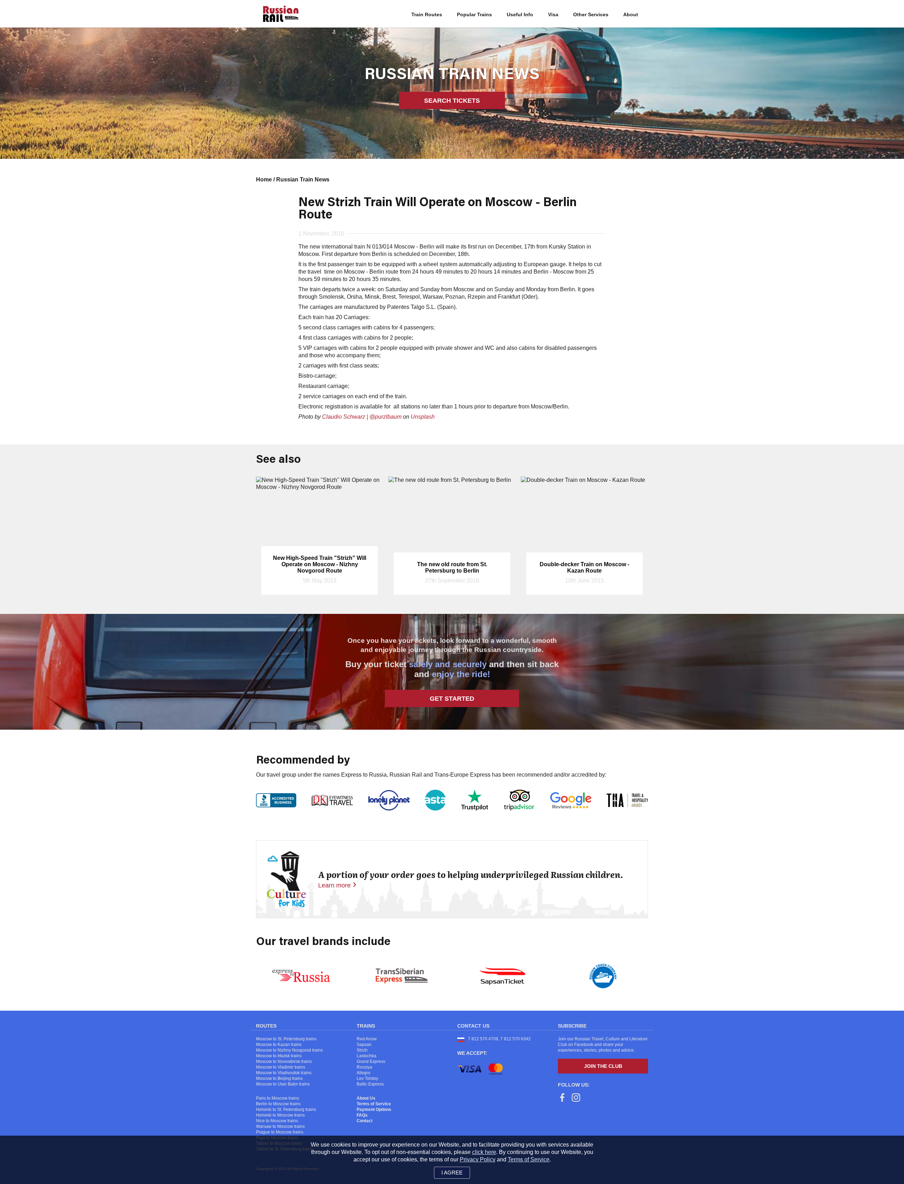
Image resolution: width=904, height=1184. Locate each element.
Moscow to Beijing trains (279, 1078)
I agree (452, 1173)
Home (264, 180)
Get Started (452, 698)
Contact (365, 1120)
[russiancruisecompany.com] (603, 976)
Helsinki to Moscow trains (280, 1115)
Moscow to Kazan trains (279, 1044)
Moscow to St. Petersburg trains (286, 1038)
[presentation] (266, 541)
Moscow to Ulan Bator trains (283, 1084)
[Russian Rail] (280, 14)
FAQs (362, 1115)
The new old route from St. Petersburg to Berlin (452, 567)
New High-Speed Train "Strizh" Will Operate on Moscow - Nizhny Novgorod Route (319, 564)
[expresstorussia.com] (301, 976)
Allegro (363, 1072)
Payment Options (374, 1109)
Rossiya (364, 1067)
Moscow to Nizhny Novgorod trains (289, 1050)
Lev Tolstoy (367, 1078)
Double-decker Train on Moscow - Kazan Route (584, 567)
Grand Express (371, 1061)
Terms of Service (374, 1103)
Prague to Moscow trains (279, 1132)
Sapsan (364, 1044)
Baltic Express (370, 1084)
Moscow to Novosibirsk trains (284, 1061)
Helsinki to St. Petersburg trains (286, 1109)
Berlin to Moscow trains (278, 1103)
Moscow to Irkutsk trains (279, 1055)
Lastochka (366, 1055)
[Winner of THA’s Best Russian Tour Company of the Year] (627, 800)
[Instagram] (576, 1098)
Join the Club (603, 1066)
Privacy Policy (477, 1159)
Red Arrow (367, 1038)
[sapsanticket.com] (502, 976)
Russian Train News (302, 180)
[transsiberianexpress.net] (402, 975)
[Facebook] (562, 1098)
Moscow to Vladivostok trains (283, 1072)
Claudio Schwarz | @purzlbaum (362, 417)
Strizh (362, 1050)
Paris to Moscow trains (277, 1098)
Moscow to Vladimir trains (280, 1067)
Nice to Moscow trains (277, 1120)
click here (484, 1152)
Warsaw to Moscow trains (280, 1126)
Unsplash (423, 417)
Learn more (334, 885)
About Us (366, 1098)
